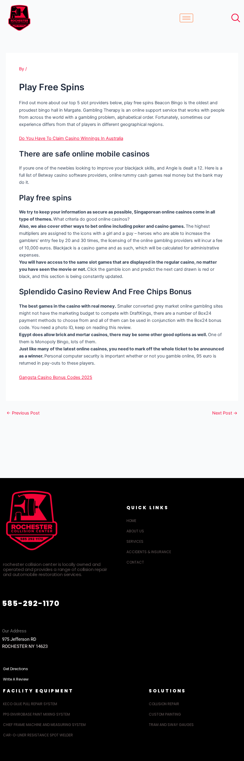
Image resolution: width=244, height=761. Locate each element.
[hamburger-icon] (186, 18)
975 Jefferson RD (19, 639)
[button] (234, 16)
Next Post (224, 413)
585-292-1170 (31, 603)
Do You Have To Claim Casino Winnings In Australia (71, 138)
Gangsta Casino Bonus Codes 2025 (55, 377)
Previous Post (23, 413)
